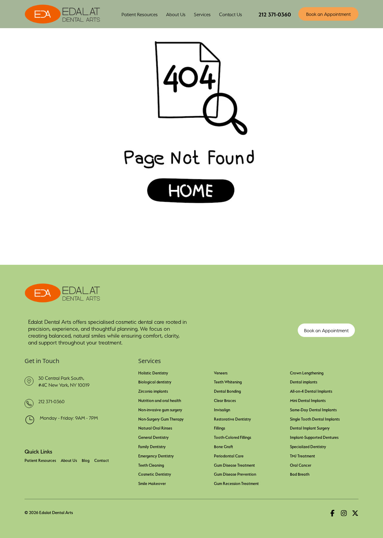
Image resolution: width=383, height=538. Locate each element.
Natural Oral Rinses (155, 427)
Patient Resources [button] (139, 13)
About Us (176, 13)
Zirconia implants (153, 390)
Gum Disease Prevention (235, 473)
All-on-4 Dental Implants (311, 390)
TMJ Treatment (302, 455)
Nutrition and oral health (159, 400)
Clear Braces (225, 400)
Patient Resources (40, 460)
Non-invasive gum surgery (160, 409)
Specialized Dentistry (308, 446)
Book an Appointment (328, 13)
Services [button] (202, 13)
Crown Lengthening (306, 372)
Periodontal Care (229, 455)
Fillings (219, 427)
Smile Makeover (152, 483)
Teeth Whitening (228, 381)
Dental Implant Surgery (310, 427)
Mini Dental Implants (308, 400)
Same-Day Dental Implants (313, 409)
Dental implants (303, 381)
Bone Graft (223, 446)
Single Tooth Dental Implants (315, 418)
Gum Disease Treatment (234, 464)
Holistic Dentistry (153, 372)
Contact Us (230, 13)
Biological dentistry (154, 381)
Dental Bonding (227, 390)
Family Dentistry (152, 446)
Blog (85, 460)
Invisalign (222, 409)
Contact (101, 460)
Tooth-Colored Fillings (232, 436)
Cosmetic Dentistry (154, 473)
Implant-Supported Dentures (314, 436)
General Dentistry (153, 436)
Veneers (220, 372)
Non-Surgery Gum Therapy (161, 418)
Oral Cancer (300, 464)
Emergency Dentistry (156, 455)
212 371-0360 (275, 13)
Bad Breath (299, 473)
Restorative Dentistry (232, 418)
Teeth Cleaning (151, 464)
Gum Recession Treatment (236, 483)
